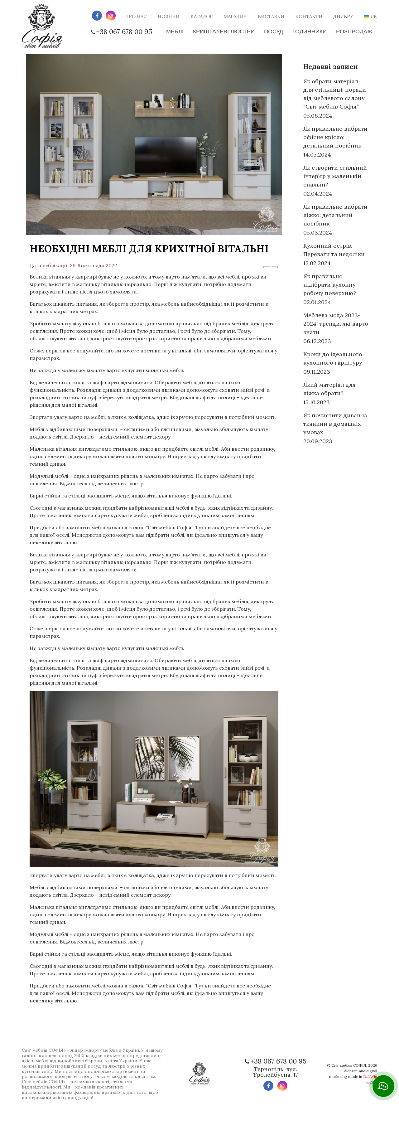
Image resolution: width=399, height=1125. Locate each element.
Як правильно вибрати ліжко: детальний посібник (335, 215)
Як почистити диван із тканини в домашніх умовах (335, 424)
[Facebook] (97, 16)
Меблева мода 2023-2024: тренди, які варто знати (335, 324)
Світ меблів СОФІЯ (348, 1065)
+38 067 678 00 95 (124, 31)
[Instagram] (111, 16)
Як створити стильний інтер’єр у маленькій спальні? (335, 176)
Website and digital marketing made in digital (353, 1076)
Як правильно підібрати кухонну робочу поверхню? (329, 285)
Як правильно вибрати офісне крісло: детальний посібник (335, 137)
